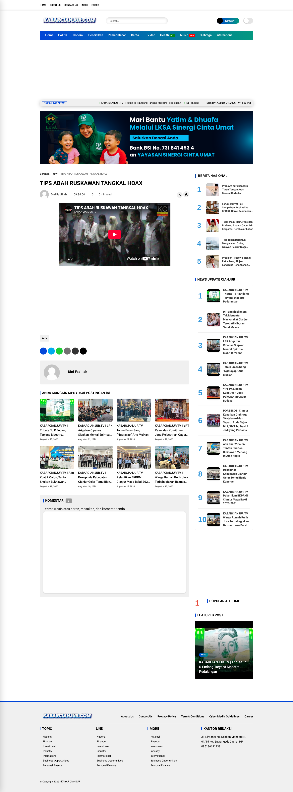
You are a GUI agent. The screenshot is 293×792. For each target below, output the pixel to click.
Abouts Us (127, 716)
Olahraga (206, 35)
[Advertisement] (146, 70)
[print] (67, 351)
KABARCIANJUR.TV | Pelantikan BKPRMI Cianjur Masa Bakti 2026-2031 (134, 477)
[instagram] (239, 4)
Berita (135, 35)
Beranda (44, 173)
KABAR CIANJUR (70, 781)
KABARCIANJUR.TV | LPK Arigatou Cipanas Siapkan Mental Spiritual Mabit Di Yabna (95, 430)
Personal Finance (52, 765)
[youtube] (245, 4)
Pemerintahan (117, 35)
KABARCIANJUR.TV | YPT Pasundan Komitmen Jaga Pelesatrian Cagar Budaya (172, 430)
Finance (47, 741)
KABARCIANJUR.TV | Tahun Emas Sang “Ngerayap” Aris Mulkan (132, 430)
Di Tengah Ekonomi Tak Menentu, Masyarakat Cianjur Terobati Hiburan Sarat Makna (235, 319)
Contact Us (71, 5)
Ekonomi (78, 35)
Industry (47, 751)
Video (151, 35)
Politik (62, 35)
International (224, 35)
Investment (49, 746)
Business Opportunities (56, 760)
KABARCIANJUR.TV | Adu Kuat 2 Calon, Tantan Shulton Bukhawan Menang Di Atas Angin (57, 477)
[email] (75, 351)
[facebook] (227, 4)
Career (249, 716)
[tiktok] (251, 4)
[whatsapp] (59, 351)
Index (85, 5)
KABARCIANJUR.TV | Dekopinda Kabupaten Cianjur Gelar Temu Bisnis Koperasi (95, 477)
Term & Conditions (192, 716)
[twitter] (233, 4)
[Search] (164, 20)
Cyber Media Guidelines (224, 716)
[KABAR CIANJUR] (70, 26)
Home (43, 5)
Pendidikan (95, 35)
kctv (55, 173)
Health (167, 35)
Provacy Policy (166, 716)
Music (187, 35)
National (47, 736)
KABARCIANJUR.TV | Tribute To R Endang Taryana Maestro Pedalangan (120, 102)
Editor (95, 5)
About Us (55, 5)
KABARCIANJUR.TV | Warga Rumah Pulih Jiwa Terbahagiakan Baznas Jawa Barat (171, 477)
